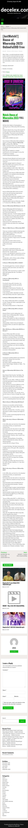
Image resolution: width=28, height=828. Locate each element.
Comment (5, 670)
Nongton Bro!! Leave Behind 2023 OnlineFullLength (11, 583)
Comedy (4, 787)
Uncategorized (5, 812)
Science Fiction (6, 807)
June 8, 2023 (6, 587)
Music (3, 803)
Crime (3, 788)
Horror (3, 798)
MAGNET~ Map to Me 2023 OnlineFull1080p (13, 606)
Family (4, 793)
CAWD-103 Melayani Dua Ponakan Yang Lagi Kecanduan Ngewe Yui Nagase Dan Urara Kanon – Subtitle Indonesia (13, 738)
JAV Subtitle (5, 799)
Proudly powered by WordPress (11, 824)
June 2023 (4, 766)
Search (4, 718)
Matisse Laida (9, 75)
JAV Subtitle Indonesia (7, 801)
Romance (4, 806)
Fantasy (4, 795)
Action (3, 777)
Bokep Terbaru (5, 785)
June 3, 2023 (11, 51)
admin (5, 51)
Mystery (4, 804)
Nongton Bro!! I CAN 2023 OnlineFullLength (13, 627)
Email (4, 696)
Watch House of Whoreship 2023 (11, 116)
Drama (16, 51)
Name (4, 690)
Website (16, 696)
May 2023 (4, 767)
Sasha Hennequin (18, 76)
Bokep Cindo (5, 782)
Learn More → (14, 651)
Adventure (4, 779)
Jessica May (11, 76)
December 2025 (6, 763)
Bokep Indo (5, 784)
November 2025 (6, 764)
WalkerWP (17, 826)
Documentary (5, 790)
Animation (4, 780)
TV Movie (4, 810)
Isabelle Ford (16, 75)
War (3, 814)
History (4, 796)
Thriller (4, 809)
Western (4, 815)
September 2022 (6, 769)
